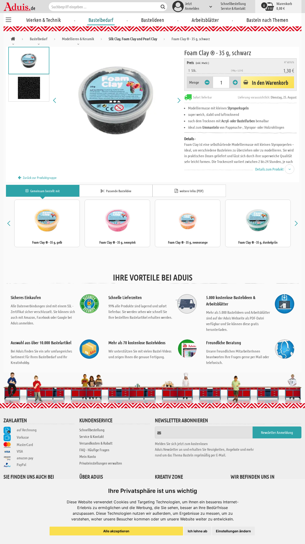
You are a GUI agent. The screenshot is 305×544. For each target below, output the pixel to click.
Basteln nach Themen (267, 20)
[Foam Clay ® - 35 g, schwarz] (117, 100)
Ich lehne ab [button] (197, 531)
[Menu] (8, 19)
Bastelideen (152, 20)
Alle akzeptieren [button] (116, 531)
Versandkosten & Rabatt (95, 443)
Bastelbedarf (100, 20)
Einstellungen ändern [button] (233, 531)
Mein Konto (87, 456)
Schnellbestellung (233, 3)
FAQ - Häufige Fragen (94, 449)
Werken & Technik (43, 20)
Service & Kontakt (233, 8)
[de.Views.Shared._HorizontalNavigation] (13, 40)
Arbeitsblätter (205, 20)
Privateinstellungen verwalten (100, 463)
